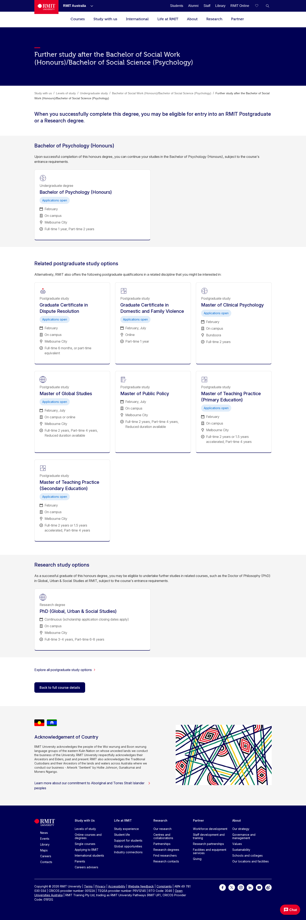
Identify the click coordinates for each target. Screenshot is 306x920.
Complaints (164, 886)
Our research (162, 829)
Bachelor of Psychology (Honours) (76, 192)
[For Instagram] (241, 887)
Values (237, 844)
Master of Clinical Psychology (232, 305)
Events (44, 838)
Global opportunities (128, 846)
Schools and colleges (247, 855)
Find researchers (165, 855)
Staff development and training (209, 836)
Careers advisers (86, 867)
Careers (45, 856)
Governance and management (243, 836)
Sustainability (241, 849)
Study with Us (85, 820)
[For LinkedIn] (250, 887)
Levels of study (85, 829)
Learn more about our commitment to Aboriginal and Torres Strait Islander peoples (89, 785)
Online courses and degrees (88, 836)
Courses (78, 19)
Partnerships (161, 844)
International (137, 19)
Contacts (46, 862)
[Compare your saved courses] (259, 6)
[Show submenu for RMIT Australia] (90, 5)
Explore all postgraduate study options (63, 670)
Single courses (85, 844)
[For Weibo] (268, 887)
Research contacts (166, 861)
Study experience (126, 829)
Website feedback (141, 886)
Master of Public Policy (144, 393)
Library (45, 844)
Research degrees (166, 849)
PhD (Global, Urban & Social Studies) (78, 611)
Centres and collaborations (163, 836)
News (44, 833)
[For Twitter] (231, 887)
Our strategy (240, 829)
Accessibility (116, 886)
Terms (88, 886)
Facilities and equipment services (209, 851)
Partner (237, 19)
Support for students (128, 840)
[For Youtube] (259, 887)
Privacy (100, 886)
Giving (197, 859)
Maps (44, 850)
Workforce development (210, 829)
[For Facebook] (222, 887)
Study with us (105, 19)
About (192, 19)
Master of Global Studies (66, 393)
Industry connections (128, 852)
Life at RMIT (167, 19)
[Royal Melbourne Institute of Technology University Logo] (46, 7)
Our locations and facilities (250, 861)
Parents (80, 861)
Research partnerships (208, 844)
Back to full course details (60, 687)
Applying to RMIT (86, 849)
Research (214, 19)
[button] (267, 5)
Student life (122, 834)
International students (89, 855)
